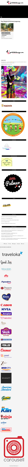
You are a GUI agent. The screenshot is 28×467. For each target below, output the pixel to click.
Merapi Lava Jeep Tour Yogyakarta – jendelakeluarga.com (9, 228)
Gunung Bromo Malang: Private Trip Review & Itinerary (8, 223)
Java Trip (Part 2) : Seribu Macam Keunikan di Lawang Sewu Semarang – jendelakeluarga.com (13, 238)
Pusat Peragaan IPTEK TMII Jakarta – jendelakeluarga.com (9, 233)
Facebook (5, 243)
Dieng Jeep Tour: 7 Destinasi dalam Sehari (6, 218)
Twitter (10, 243)
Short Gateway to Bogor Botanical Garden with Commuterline (9, 239)
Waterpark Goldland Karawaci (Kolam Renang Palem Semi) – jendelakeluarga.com (12, 230)
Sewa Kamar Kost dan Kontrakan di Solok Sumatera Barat (8, 216)
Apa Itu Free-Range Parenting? (5, 221)
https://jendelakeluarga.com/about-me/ (6, 64)
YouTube (23, 243)
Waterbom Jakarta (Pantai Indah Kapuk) (6, 231)
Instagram (14, 243)
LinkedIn (19, 243)
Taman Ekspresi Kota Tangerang (6, 35)
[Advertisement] (14, 10)
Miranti (3, 36)
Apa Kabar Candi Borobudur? (21, 228)
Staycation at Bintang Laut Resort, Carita (6, 236)
